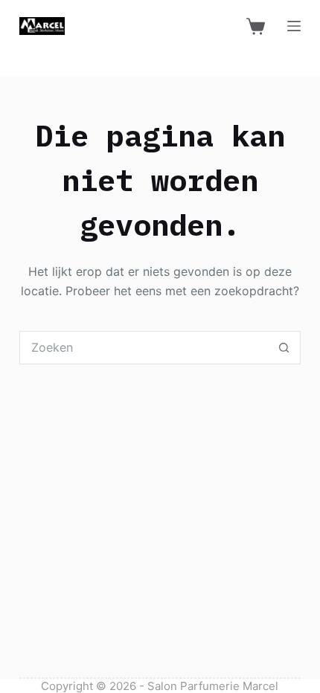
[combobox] (144, 347)
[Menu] (294, 26)
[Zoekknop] (284, 348)
